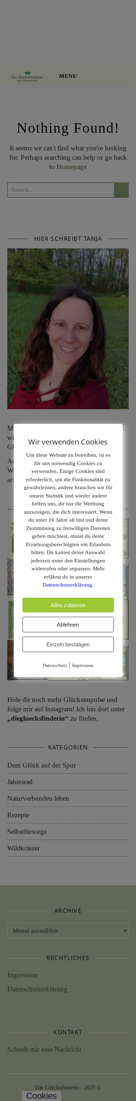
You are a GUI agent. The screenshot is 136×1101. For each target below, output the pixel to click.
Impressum (82, 665)
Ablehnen (68, 624)
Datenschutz (55, 665)
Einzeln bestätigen (68, 644)
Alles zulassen (68, 605)
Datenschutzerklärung (67, 585)
